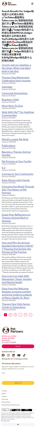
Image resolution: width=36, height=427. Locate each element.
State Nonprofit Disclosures (10, 405)
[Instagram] (8, 355)
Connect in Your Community (17, 174)
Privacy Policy (6, 402)
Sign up (17, 383)
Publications (8, 146)
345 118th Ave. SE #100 (9, 336)
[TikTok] (24, 355)
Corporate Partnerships (15, 93)
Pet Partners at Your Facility (16, 161)
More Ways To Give (12, 106)
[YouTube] (18, 355)
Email (3, 373)
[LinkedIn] (13, 355)
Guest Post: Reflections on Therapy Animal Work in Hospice (16, 218)
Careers (4, 396)
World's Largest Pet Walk (15, 139)
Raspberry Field (10, 100)
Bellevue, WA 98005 (8, 338)
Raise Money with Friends (16, 180)
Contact (4, 391)
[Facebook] (3, 355)
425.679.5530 (6, 340)
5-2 (3, 168)
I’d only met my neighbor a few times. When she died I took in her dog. (16, 68)
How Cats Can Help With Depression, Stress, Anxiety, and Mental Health (17, 279)
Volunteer (7, 87)
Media (4, 393)
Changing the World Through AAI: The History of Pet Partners (18, 190)
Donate (18, 346)
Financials (5, 399)
